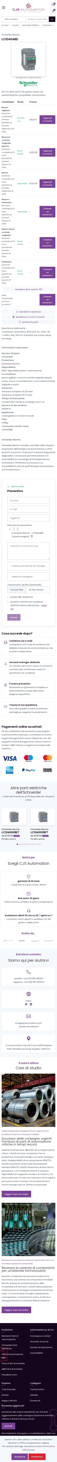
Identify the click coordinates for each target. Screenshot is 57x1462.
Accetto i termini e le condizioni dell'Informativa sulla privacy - (28, 605)
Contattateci (37, 1389)
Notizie (5, 1394)
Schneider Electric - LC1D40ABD (27, 533)
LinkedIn (34, 1394)
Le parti (15, 25)
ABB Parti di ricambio (12, 1369)
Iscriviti (8, 1426)
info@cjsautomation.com (28, 1023)
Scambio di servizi (39, 1341)
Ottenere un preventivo (47, 211)
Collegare (35, 1383)
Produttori (7, 1329)
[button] (17, 844)
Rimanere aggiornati (13, 1405)
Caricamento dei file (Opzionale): (24, 584)
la (34, 1446)
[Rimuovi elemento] (31, 536)
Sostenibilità (36, 1352)
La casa (5, 25)
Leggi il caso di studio (16, 1194)
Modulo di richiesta (28, 1026)
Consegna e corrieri (40, 1335)
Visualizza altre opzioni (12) (28, 289)
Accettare (19, 1456)
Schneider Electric (11, 363)
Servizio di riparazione (41, 1347)
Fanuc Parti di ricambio (13, 1363)
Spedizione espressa (30, 311)
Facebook (35, 1400)
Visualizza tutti (9, 1374)
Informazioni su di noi (42, 1329)
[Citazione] (52, 5)
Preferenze (37, 1456)
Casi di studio (9, 1389)
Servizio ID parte (30, 322)
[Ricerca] (52, 19)
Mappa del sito (9, 1400)
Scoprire (6, 1383)
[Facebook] (26, 1004)
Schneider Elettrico (30, 25)
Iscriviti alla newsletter (21, 597)
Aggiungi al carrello (47, 119)
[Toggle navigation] (4, 7)
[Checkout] (52, 11)
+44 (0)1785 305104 (33, 978)
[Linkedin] (31, 1004)
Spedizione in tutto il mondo (30, 316)
